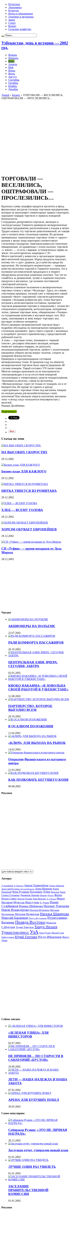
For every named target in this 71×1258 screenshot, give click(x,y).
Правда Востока (30, 922)
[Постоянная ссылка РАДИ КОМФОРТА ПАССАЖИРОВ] (31, 635)
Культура (13, 10)
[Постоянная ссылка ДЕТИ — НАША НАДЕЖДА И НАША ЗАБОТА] (39, 1072)
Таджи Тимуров (25, 927)
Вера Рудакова (20, 891)
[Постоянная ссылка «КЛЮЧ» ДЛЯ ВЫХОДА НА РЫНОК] (32, 736)
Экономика (15, 7)
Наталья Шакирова (54, 914)
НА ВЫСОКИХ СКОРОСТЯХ (24, 452)
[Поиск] (2, 36)
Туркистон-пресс (15, 932)
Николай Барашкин (14, 918)
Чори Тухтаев (45, 933)
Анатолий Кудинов (10, 889)
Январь (12, 54)
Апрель (12, 64)
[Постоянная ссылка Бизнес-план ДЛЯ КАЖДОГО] (20, 464)
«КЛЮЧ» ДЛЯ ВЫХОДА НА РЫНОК (37, 743)
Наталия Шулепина (39, 910)
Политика (14, 4)
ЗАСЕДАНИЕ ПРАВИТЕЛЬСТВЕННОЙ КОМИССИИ (28, 1190)
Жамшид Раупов (47, 895)
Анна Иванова (43, 888)
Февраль (13, 58)
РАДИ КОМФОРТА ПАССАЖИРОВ (36, 642)
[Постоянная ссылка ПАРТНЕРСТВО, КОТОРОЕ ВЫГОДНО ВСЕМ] (38, 699)
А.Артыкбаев (7, 885)
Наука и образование (20, 13)
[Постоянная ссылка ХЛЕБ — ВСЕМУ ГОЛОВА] (19, 503)
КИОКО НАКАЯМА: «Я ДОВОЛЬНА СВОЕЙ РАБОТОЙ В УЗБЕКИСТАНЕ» (38, 687)
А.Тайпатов (18, 886)
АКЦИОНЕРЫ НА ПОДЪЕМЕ (31, 626)
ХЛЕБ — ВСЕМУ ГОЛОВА (22, 510)
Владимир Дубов (40, 891)
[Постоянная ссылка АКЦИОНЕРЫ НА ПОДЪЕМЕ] (28, 619)
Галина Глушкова (10, 895)
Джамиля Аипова (29, 895)
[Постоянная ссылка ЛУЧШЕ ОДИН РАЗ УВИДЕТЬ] (28, 1160)
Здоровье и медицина (21, 16)
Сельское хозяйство (19, 29)
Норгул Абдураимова (38, 918)
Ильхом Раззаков (24, 899)
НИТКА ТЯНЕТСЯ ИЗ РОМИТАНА (29, 491)
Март (11, 61)
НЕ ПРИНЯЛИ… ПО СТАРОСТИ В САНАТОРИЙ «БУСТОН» (35, 1058)
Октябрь (13, 82)
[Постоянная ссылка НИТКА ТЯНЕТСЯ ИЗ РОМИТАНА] (24, 484)
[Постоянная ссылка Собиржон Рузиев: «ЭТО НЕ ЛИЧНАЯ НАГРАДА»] (39, 1123)
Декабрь (13, 89)
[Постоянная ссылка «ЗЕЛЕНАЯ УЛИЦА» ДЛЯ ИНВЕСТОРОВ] (35, 1025)
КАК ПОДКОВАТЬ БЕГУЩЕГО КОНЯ (38, 780)
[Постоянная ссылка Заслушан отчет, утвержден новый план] (33, 1143)
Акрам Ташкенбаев (36, 885)
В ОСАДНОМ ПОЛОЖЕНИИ (30, 726)
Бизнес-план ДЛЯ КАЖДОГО (23, 471)
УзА (34, 932)
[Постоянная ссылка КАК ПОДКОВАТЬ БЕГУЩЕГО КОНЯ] (33, 772)
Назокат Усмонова (56, 906)
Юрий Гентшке (26, 937)
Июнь (11, 70)
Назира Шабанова (31, 906)
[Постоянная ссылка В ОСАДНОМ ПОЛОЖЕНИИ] (27, 719)
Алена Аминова (56, 885)
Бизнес (12, 26)
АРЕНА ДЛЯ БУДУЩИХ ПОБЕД (33, 1100)
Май (10, 67)
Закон (11, 19)
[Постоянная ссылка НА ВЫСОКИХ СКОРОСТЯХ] (21, 445)
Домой (5, 95)
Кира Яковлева (39, 899)
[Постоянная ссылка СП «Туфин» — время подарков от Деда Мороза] (31, 541)
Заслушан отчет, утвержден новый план (38, 1150)
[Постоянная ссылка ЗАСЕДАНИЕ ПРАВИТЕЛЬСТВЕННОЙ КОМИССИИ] (39, 1179)
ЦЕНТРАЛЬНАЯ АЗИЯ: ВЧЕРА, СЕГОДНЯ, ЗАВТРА (33, 664)
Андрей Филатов (27, 889)
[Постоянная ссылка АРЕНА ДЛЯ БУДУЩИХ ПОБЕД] (29, 1093)
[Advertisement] (35, 135)
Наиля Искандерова (15, 910)
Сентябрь (13, 79)
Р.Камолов (50, 922)
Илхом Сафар (9, 898)
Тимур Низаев (45, 927)
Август (12, 76)
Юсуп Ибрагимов (50, 937)
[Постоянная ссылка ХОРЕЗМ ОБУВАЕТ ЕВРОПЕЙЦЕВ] (24, 522)
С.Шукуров (8, 927)
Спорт (12, 22)
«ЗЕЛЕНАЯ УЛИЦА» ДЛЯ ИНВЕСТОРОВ (28, 1034)
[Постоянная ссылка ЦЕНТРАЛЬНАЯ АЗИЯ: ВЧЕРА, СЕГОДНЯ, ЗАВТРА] (39, 655)
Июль (11, 73)
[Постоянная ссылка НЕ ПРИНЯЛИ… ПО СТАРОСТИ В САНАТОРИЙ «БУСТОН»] (39, 1049)
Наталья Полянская (27, 914)
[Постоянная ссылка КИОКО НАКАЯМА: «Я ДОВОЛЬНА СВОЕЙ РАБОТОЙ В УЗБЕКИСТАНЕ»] (39, 679)
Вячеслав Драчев (58, 892)
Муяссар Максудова (26, 902)
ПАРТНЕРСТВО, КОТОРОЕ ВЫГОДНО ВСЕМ (30, 708)
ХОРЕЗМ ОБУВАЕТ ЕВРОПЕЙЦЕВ (29, 529)
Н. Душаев (44, 903)
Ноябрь (12, 86)
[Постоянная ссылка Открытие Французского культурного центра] (36, 752)
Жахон (58, 895)
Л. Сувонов (51, 899)
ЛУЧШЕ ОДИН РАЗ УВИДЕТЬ (32, 1167)
